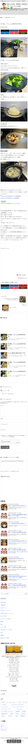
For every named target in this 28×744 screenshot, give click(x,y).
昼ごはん (24, 713)
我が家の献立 (3, 602)
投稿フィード (3, 726)
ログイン (2, 724)
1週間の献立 (3, 605)
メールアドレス (4, 424)
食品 (1, 624)
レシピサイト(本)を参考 (5, 618)
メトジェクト (19, 709)
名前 (2, 418)
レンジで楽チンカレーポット (7, 711)
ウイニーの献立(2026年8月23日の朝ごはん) (16, 523)
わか (26, 278)
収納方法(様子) (4, 713)
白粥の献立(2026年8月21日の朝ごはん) (15, 558)
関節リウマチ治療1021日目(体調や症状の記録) (17, 549)
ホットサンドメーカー (6, 709)
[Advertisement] (11, 261)
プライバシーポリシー (17, 1)
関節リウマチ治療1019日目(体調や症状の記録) (17, 585)
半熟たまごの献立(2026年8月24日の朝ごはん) (17, 505)
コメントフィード (4, 728)
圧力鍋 (11, 713)
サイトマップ (10, 1)
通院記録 (23, 716)
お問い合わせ (3, 1)
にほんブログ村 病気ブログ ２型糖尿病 (10, 198)
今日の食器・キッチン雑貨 (6, 629)
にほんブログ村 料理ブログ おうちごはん (10, 203)
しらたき (19, 702)
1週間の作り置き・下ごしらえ (7, 613)
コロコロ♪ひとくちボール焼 (17, 704)
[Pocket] (14, 33)
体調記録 (18, 711)
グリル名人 (3, 704)
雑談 (1, 632)
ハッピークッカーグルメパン (18, 706)
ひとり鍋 (25, 702)
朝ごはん (3, 716)
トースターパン (4, 706)
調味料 (2, 621)
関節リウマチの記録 (5, 637)
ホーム (3, 17)
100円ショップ (4, 702)
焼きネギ (10, 716)
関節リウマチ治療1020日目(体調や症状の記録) (17, 567)
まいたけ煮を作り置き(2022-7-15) (16, 353)
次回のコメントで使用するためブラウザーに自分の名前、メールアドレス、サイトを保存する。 (14, 436)
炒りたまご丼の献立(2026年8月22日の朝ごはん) (17, 541)
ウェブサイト (3, 429)
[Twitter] (5, 31)
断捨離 (2, 635)
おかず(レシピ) (4, 607)
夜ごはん (17, 713)
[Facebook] (14, 31)
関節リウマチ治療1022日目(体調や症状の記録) (17, 532)
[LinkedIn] (5, 33)
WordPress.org (4, 729)
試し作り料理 (3, 616)
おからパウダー (12, 702)
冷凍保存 (24, 711)
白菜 (17, 716)
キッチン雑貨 (3, 627)
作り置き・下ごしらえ (11, 17)
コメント (2, 405)
